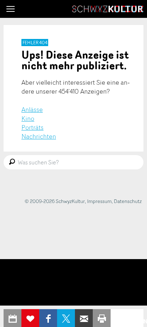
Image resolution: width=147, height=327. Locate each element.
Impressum (99, 201)
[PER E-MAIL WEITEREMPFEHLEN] (84, 318)
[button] (10, 9)
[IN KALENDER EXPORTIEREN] (12, 318)
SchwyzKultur (107, 9)
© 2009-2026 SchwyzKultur (55, 201)
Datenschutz (128, 201)
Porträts (32, 127)
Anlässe (32, 109)
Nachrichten (38, 136)
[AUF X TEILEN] (66, 318)
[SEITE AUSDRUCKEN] (102, 318)
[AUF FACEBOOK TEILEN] (48, 318)
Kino (27, 118)
